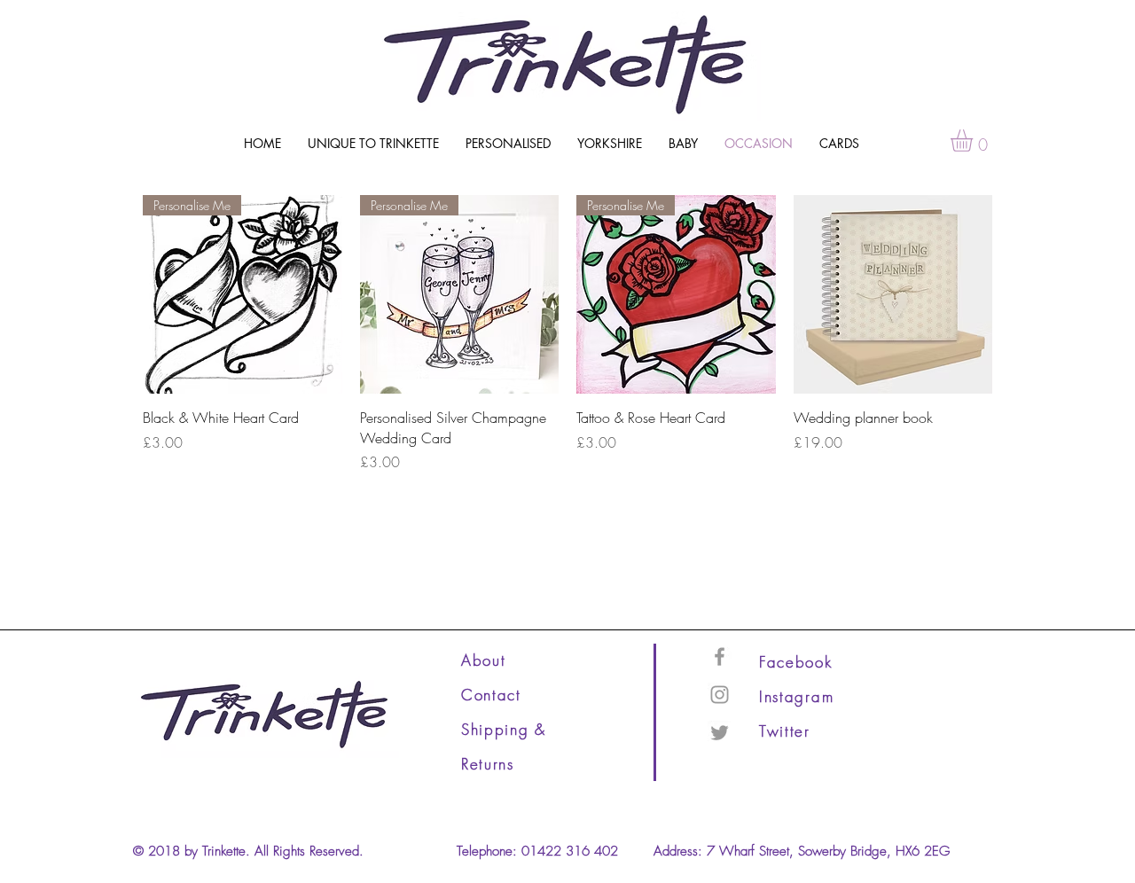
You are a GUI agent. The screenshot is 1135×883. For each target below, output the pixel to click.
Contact (491, 694)
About (483, 660)
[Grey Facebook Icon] (720, 656)
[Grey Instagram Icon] (720, 695)
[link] (974, 140)
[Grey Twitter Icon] (720, 733)
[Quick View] (893, 295)
